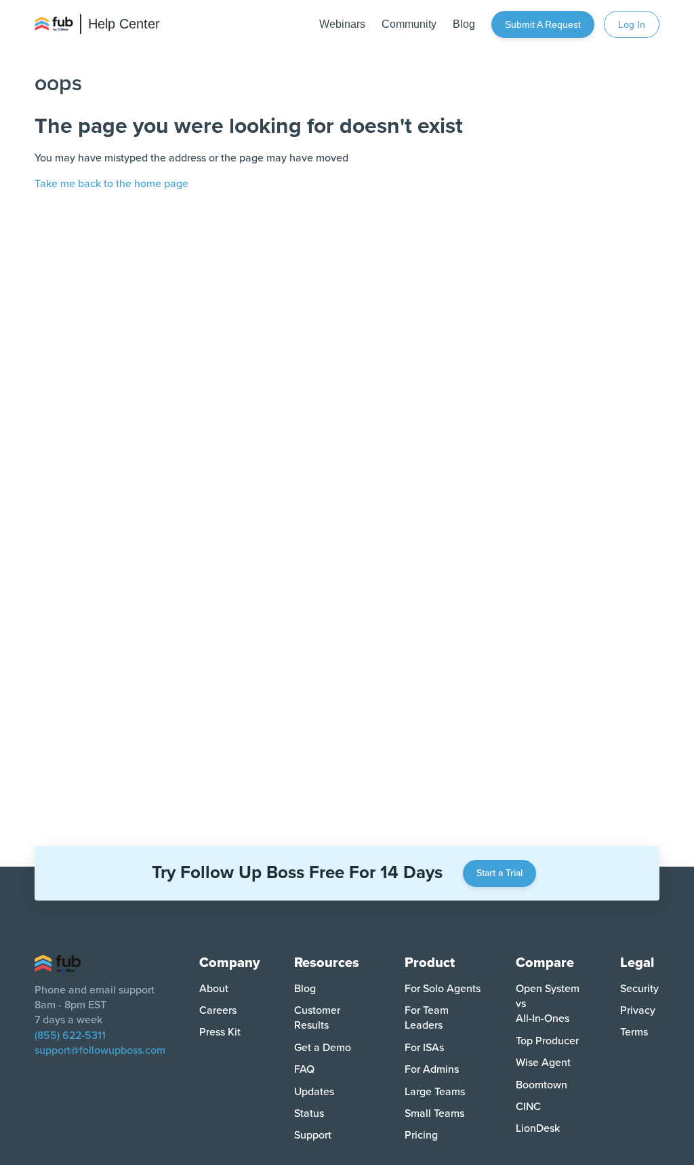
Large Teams (435, 1092)
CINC (528, 1106)
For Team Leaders (427, 1018)
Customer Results (317, 1018)
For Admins (432, 1069)
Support (312, 1135)
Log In (631, 24)
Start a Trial (499, 873)
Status (309, 1113)
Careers (218, 1010)
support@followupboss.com (100, 1050)
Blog (305, 988)
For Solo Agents (443, 988)
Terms (634, 1032)
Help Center (124, 23)
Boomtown (541, 1085)
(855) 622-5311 (70, 1035)
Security (639, 988)
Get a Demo (322, 1047)
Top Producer (547, 1041)
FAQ (304, 1069)
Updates (314, 1092)
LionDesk (538, 1128)
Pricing (421, 1135)
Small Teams (434, 1113)
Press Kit (220, 1032)
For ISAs (424, 1047)
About (213, 988)
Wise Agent (543, 1062)
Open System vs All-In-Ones (547, 1004)
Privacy (637, 1010)
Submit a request (543, 24)
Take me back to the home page (111, 184)
